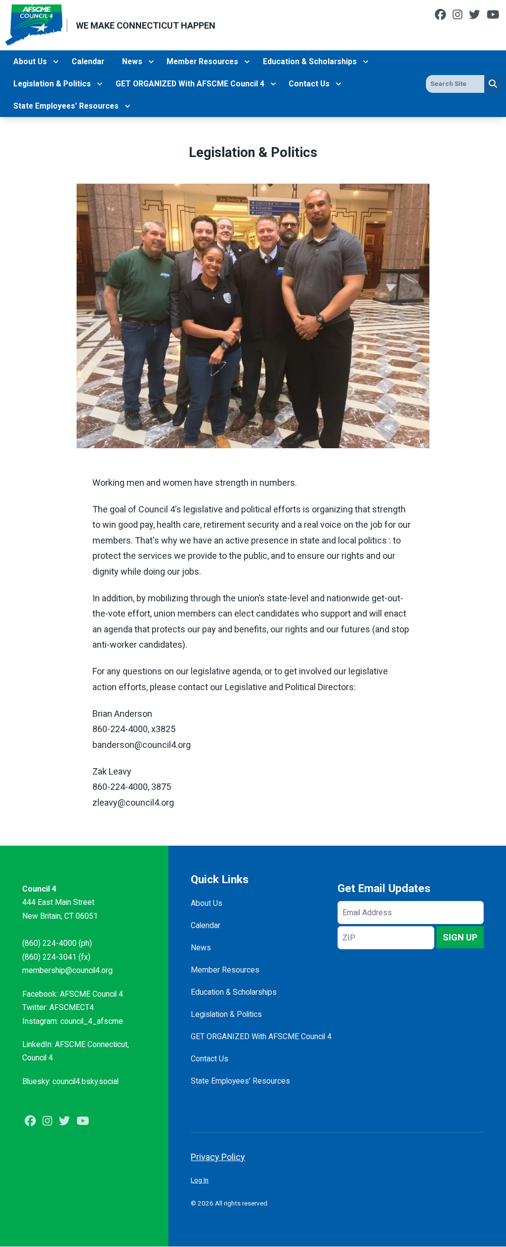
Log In (200, 1180)
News (132, 61)
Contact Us (309, 83)
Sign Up (460, 937)
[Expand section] (55, 61)
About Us (30, 61)
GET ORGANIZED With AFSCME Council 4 (190, 83)
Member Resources (202, 61)
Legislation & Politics (52, 83)
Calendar (88, 61)
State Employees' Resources (66, 106)
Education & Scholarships (310, 61)
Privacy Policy (218, 1157)
